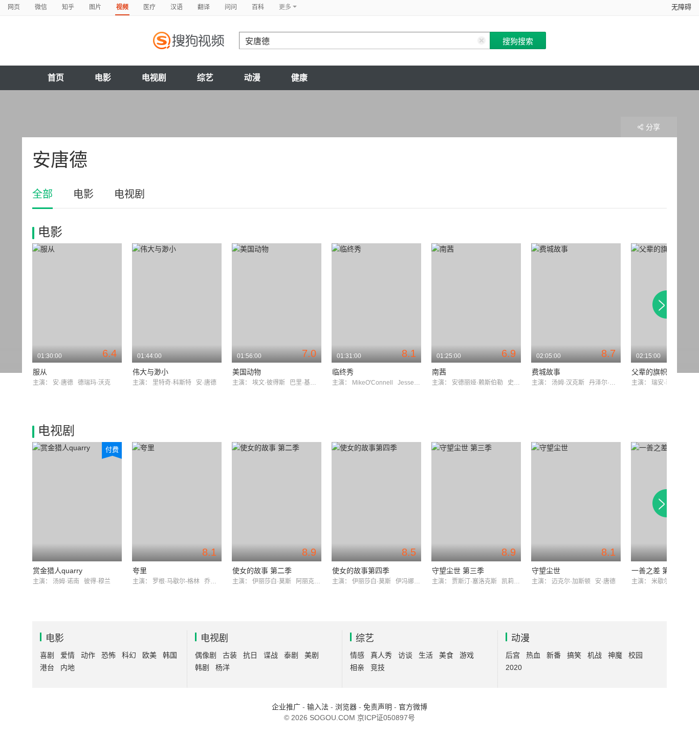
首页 (56, 77)
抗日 (250, 655)
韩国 (170, 655)
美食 (446, 655)
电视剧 (154, 77)
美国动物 (246, 372)
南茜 (439, 372)
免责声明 (377, 707)
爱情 (67, 655)
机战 (594, 655)
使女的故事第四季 (360, 570)
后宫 (513, 655)
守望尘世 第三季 (458, 570)
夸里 (140, 570)
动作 (88, 655)
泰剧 (291, 655)
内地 (67, 667)
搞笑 (574, 655)
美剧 (311, 655)
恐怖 (108, 655)
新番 (554, 655)
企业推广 (286, 707)
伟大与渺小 (150, 372)
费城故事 (546, 372)
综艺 (205, 77)
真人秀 (381, 655)
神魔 (615, 655)
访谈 (405, 655)
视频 (122, 7)
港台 (47, 667)
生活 (426, 655)
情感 (357, 655)
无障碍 (681, 7)
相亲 (357, 667)
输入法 (318, 707)
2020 (514, 667)
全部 (42, 194)
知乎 (68, 7)
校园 (635, 655)
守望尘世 (546, 570)
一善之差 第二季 (657, 570)
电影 (103, 77)
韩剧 (202, 667)
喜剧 (47, 655)
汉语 (176, 7)
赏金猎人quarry (57, 570)
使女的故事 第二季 (262, 570)
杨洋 (222, 667)
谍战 (271, 655)
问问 (231, 7)
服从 (40, 372)
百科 (258, 7)
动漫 (252, 77)
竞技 (377, 667)
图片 (95, 7)
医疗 (149, 7)
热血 (533, 655)
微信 (41, 7)
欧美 (149, 655)
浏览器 (346, 707)
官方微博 (413, 707)
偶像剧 (205, 655)
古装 (230, 655)
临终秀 (343, 372)
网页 (14, 7)
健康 (299, 77)
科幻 (129, 655)
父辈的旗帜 (649, 372)
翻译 (204, 7)
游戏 (467, 655)
